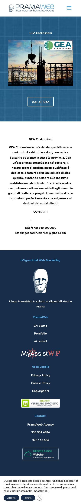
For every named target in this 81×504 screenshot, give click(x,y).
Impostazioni (40, 491)
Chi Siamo (40, 325)
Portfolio (40, 333)
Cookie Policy (40, 383)
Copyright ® (40, 391)
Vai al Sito (41, 101)
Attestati (40, 341)
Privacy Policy (40, 375)
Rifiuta (27, 497)
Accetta (11, 497)
